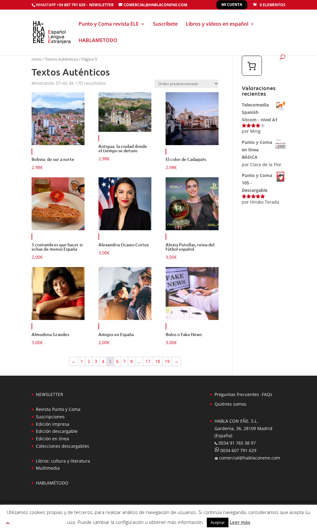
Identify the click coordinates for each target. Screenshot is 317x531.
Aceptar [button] (218, 522)
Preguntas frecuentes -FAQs (243, 394)
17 (147, 361)
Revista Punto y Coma (58, 409)
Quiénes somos (230, 404)
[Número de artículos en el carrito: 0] (252, 66)
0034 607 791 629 (237, 450)
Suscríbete (165, 24)
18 (157, 361)
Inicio (36, 59)
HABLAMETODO (98, 41)
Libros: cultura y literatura (63, 461)
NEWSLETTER (101, 4)
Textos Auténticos (61, 59)
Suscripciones (50, 417)
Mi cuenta (231, 4)
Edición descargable (57, 431)
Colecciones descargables (62, 446)
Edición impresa (52, 424)
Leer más (240, 522)
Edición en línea (52, 439)
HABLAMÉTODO (52, 483)
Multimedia (48, 468)
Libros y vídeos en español (217, 24)
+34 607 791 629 (70, 4)
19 (167, 361)
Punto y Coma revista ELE (109, 24)
